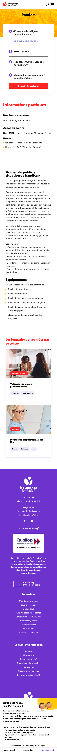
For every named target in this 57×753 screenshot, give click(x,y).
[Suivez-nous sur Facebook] (24, 520)
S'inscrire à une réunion (28, 86)
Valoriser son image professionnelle (21, 385)
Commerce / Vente (28, 621)
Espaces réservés (27, 528)
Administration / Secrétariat (28, 613)
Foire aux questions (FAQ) (28, 675)
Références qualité (28, 659)
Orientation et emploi (28, 601)
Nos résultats (28, 667)
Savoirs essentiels (28, 605)
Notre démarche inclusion (28, 663)
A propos (28, 651)
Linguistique (28, 609)
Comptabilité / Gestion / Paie (28, 617)
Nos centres (28, 655)
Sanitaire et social (28, 625)
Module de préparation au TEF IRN (27, 441)
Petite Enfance (28, 629)
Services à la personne (28, 633)
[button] (52, 4)
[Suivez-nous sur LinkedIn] (31, 520)
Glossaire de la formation (29, 671)
